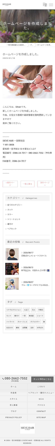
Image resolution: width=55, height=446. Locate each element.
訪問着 (24, 328)
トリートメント (13, 219)
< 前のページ (10, 184)
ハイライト (10, 322)
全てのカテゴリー (14, 205)
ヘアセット (12, 229)
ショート (40, 316)
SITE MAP (41, 417)
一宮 (24, 316)
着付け (10, 224)
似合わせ (9, 328)
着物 (17, 328)
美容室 (31, 316)
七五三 (26, 310)
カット (10, 210)
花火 (33, 310)
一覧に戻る (27, 184)
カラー (10, 214)
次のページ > (45, 184)
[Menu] (51, 4)
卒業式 (40, 310)
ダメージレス (22, 322)
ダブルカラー (35, 322)
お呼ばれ (40, 328)
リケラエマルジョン (13, 310)
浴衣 (32, 328)
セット (8, 316)
